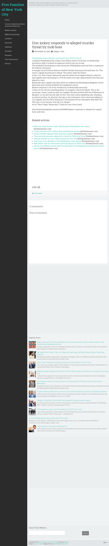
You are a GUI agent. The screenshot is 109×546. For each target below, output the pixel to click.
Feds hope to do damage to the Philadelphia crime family (57, 141)
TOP (106, 542)
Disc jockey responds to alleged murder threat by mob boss (63, 45)
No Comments (38, 193)
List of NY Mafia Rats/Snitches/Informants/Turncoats (48, 418)
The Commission (11, 59)
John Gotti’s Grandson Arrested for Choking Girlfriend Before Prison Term (64, 362)
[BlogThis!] (35, 187)
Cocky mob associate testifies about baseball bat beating (57, 131)
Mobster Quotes (10, 30)
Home (7, 20)
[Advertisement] (68, 24)
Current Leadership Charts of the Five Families (15, 25)
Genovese (8, 43)
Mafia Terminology (12, 34)
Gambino (8, 47)
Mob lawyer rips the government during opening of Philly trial (59, 143)
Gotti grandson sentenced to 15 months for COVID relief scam (59, 409)
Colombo (8, 51)
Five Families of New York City (13, 9)
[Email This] (33, 187)
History (8, 64)
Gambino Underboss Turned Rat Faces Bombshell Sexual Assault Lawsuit (63, 400)
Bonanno (8, 55)
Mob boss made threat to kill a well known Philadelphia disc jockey (62, 126)
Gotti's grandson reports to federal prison (52, 426)
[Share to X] (37, 187)
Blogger (67, 542)
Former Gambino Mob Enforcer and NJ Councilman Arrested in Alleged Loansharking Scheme (72, 391)
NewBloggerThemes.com (61, 544)
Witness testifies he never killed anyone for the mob (55, 138)
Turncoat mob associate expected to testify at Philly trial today (59, 136)
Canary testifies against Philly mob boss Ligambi (54, 134)
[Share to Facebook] (39, 187)
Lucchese (8, 39)
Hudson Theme (38, 544)
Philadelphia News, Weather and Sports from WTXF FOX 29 (56, 58)
